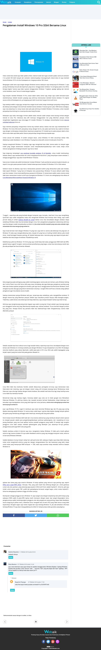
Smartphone (27, 2)
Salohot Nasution (13, 552)
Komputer (18, 2)
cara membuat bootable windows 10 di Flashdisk (35, 153)
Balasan (14, 578)
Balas (10, 557)
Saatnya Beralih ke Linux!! (26, 220)
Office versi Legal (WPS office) (12, 485)
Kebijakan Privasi (64, 634)
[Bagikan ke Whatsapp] (58, 515)
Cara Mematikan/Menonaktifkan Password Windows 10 (19, 177)
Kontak (42, 634)
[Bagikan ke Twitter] (36, 515)
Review (64, 2)
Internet (48, 2)
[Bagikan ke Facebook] (14, 515)
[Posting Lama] (67, 622)
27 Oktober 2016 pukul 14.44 (26, 564)
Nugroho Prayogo (20, 582)
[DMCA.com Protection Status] (50, 647)
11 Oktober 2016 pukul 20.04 (27, 552)
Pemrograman (39, 2)
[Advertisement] (36, 39)
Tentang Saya (35, 634)
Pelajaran (72, 2)
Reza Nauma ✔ (12, 564)
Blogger (56, 2)
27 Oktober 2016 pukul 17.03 (36, 582)
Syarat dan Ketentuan (52, 634)
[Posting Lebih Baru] (5, 622)
